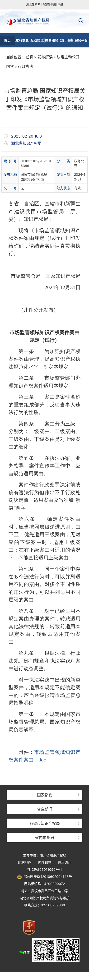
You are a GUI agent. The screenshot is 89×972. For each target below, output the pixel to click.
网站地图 (24, 862)
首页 (29, 57)
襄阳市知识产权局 (44, 801)
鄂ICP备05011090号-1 (44, 869)
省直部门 (44, 809)
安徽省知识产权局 (44, 815)
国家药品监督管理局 (45, 786)
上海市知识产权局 (44, 786)
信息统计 (64, 862)
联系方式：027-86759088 (44, 905)
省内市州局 (44, 837)
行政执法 (25, 66)
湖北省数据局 (45, 801)
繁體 (46, 4)
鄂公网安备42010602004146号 (47, 877)
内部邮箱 (44, 862)
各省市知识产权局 (44, 823)
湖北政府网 (33, 4)
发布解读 (45, 57)
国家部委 (44, 794)
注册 (60, 4)
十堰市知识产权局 (44, 829)
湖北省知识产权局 (44, 21)
